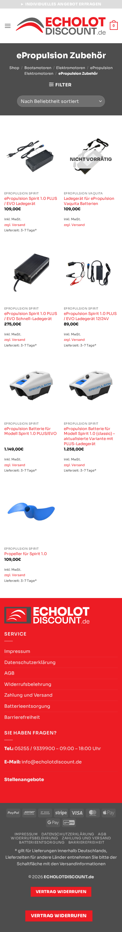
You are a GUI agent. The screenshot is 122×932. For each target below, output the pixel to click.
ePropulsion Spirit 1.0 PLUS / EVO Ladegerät (30, 201)
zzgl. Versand (14, 225)
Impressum (17, 651)
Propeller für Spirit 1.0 (25, 553)
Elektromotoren (70, 68)
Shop (14, 68)
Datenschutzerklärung (30, 662)
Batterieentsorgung (27, 706)
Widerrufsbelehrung (27, 684)
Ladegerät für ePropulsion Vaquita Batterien (89, 201)
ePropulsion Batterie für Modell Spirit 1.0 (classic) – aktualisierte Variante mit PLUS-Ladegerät (89, 436)
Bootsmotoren (37, 68)
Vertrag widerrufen (59, 916)
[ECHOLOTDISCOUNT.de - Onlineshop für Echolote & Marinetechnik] (61, 26)
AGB (9, 673)
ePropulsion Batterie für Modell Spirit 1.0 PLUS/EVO (30, 431)
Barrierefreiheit (22, 717)
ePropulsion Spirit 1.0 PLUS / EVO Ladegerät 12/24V (90, 316)
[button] (7, 26)
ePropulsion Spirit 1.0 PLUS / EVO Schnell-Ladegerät (30, 316)
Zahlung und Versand (28, 695)
